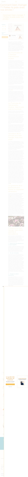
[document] (14, 238)
